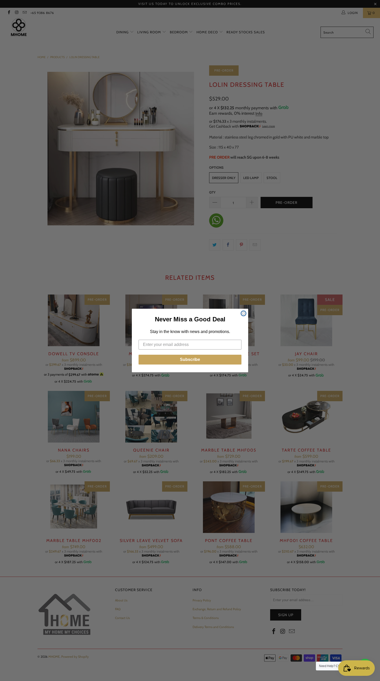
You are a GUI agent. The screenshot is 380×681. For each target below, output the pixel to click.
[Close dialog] (243, 313)
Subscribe (190, 359)
